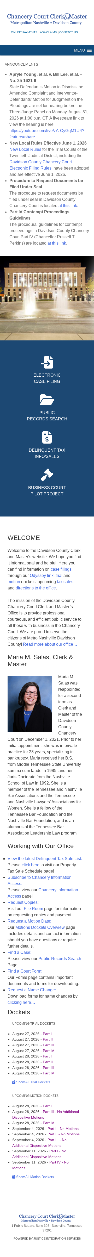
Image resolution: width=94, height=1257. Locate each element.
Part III (48, 1045)
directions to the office (36, 588)
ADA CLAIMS (48, 32)
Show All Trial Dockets (32, 1082)
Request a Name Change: (32, 990)
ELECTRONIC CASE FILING (47, 378)
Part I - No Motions (63, 1129)
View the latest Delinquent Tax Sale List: (45, 858)
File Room (33, 908)
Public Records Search (59, 958)
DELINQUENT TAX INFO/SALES (47, 453)
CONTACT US (68, 32)
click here (30, 865)
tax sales (65, 582)
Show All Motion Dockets (34, 1177)
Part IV (48, 1051)
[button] (79, 50)
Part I (47, 1034)
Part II (48, 1039)
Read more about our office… (50, 644)
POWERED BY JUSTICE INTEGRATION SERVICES (47, 1238)
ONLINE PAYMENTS (24, 32)
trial (59, 575)
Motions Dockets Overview (40, 927)
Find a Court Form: (25, 971)
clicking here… (21, 1002)
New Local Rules (25, 149)
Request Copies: (23, 902)
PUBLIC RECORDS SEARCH (47, 415)
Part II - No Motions (64, 1134)
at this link (67, 205)
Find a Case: (19, 952)
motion (14, 582)
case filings (61, 569)
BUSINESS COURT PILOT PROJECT (47, 491)
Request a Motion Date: (29, 921)
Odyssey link (42, 575)
